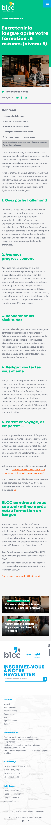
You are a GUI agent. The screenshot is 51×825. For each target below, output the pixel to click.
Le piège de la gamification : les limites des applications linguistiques (22, 746)
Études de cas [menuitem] (9, 714)
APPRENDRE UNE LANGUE (18, 601)
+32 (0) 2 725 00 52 (12, 797)
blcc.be (7, 683)
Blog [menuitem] (5, 717)
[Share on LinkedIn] (26, 97)
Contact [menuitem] (7, 724)
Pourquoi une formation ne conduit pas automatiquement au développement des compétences (21, 739)
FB (28, 821)
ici (15, 490)
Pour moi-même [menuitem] (10, 711)
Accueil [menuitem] (7, 704)
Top (49, 645)
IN (23, 821)
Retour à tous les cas (17, 91)
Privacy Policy (15, 817)
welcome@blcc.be (11, 776)
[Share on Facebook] (21, 97)
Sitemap (38, 817)
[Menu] (47, 3)
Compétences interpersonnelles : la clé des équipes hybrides (25, 752)
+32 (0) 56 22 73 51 (12, 773)
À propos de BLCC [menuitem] (11, 721)
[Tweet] (17, 97)
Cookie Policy (28, 817)
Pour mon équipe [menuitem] (11, 707)
